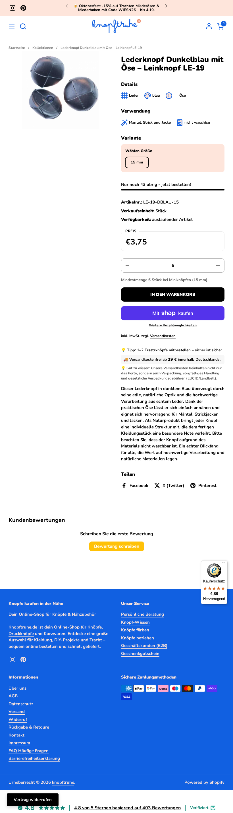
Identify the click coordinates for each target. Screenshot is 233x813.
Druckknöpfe (21, 633)
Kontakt (16, 735)
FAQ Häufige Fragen (29, 751)
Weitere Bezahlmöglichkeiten (173, 325)
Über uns (17, 688)
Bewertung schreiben (116, 546)
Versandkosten (163, 336)
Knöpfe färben (135, 630)
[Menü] (223, 563)
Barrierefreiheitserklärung (34, 758)
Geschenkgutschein (140, 653)
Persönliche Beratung (142, 614)
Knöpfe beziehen (137, 638)
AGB (13, 696)
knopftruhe (63, 782)
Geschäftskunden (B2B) (144, 645)
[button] (22, 26)
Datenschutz (21, 704)
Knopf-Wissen (135, 622)
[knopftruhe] (116, 26)
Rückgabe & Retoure (29, 727)
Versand (17, 711)
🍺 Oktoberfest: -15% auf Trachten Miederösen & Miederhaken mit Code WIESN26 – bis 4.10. (116, 8)
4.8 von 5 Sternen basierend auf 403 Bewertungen (127, 808)
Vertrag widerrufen (33, 799)
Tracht (96, 640)
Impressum (19, 743)
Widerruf (18, 719)
